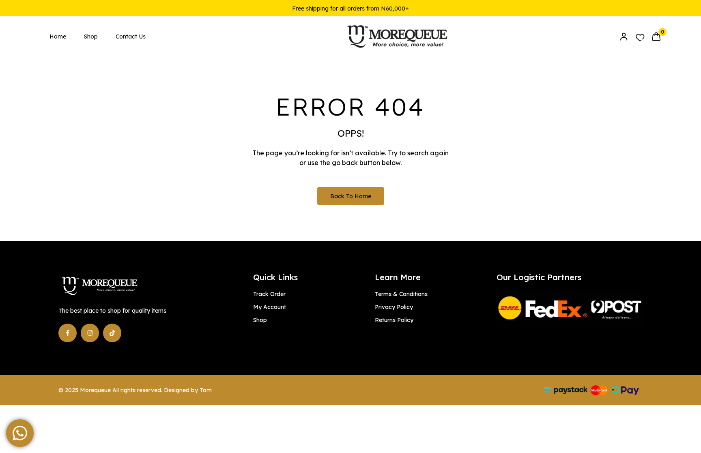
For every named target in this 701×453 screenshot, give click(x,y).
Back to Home (350, 196)
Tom (206, 390)
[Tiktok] (112, 333)
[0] (656, 36)
